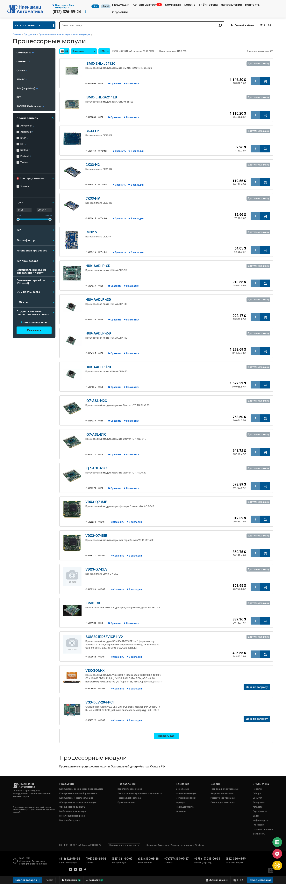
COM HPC (23, 61)
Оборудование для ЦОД (72, 807)
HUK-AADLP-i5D (98, 333)
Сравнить (116, 83)
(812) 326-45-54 (236, 858)
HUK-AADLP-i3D (98, 299)
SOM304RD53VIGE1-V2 (104, 637)
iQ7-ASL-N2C (96, 401)
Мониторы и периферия (72, 816)
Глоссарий (258, 825)
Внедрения (259, 802)
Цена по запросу (257, 687)
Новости (257, 789)
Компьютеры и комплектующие (76, 798)
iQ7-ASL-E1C (95, 434)
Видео (256, 816)
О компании (182, 789)
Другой (105, 6)
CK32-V (91, 232)
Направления (231, 4)
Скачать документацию (223, 802)
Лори (44, 864)
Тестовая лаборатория (129, 798)
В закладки (132, 83)
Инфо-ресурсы (260, 820)
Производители (126, 802)
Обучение (120, 12)
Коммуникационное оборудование (78, 793)
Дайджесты (259, 834)
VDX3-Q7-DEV (96, 569)
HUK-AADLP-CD (97, 266)
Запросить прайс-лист (222, 793)
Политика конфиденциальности (124, 845)
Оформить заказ (260, 880)
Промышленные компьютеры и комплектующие (64, 34)
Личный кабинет (244, 25)
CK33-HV (92, 198)
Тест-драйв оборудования (225, 789)
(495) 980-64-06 (96, 858)
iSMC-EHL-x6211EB (101, 97)
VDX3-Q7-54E (96, 502)
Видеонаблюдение (69, 820)
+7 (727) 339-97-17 (176, 858)
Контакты (252, 4)
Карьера (180, 802)
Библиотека (208, 4)
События (257, 798)
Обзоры (257, 793)
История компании (186, 798)
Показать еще (166, 735)
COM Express (25, 52)
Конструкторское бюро (130, 789)
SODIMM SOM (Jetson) (30, 106)
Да (95, 6)
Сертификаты (260, 811)
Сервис (189, 4)
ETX (19, 97)
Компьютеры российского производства (81, 789)
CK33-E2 (92, 131)
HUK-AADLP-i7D (98, 367)
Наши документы (185, 807)
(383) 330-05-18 (148, 858)
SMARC (21, 79)
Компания (173, 4)
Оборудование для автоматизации (78, 802)
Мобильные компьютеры (72, 811)
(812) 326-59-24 (67, 11)
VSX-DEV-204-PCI (99, 702)
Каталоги (257, 807)
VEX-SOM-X (94, 670)
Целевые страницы (263, 829)
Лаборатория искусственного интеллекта (140, 793)
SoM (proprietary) (27, 88)
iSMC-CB (92, 603)
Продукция (121, 4)
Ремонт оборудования (223, 798)
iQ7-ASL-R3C (96, 468)
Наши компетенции (186, 793)
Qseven (21, 70)
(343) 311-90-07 (122, 858)
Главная (17, 34)
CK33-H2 (92, 165)
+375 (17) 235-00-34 (207, 858)
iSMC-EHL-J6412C (100, 63)
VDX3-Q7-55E (96, 536)
